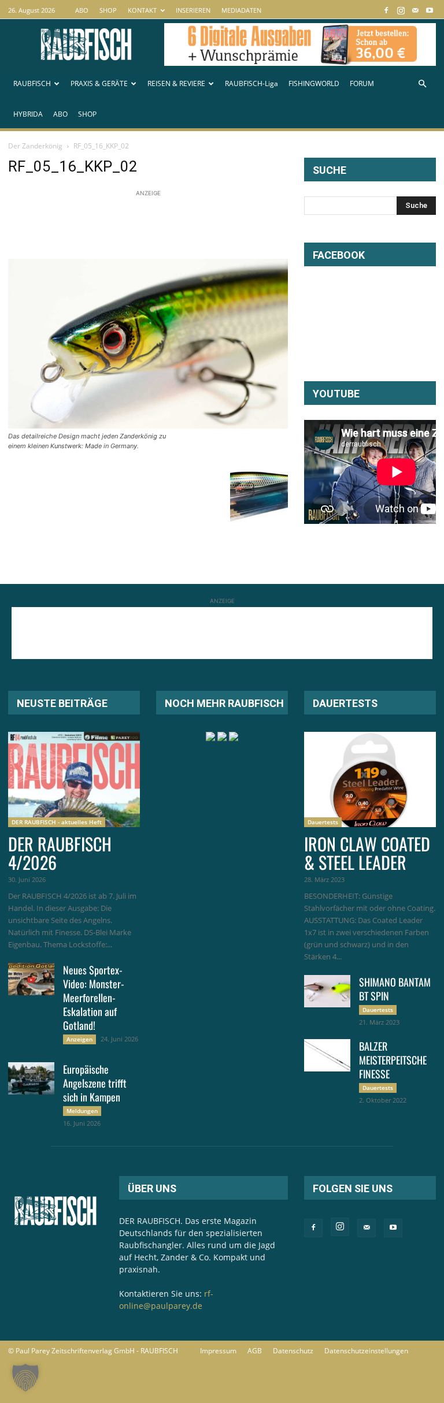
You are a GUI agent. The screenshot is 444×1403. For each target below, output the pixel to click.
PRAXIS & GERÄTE (99, 83)
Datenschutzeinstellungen (366, 1351)
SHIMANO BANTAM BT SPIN (395, 988)
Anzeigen (79, 1039)
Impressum (218, 1351)
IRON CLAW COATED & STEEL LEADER (367, 853)
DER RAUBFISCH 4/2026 (60, 853)
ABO (81, 10)
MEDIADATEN (241, 10)
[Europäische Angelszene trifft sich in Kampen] (31, 1078)
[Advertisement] (218, 225)
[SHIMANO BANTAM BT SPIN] (327, 991)
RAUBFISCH (32, 83)
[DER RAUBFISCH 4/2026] (74, 779)
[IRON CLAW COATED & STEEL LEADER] (370, 779)
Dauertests (323, 822)
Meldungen (82, 1111)
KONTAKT (142, 10)
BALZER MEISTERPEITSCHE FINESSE (393, 1060)
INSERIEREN (193, 10)
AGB (254, 1351)
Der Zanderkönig (35, 146)
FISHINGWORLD (313, 83)
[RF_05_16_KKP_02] (148, 425)
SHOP (108, 10)
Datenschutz (293, 1351)
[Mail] (415, 10)
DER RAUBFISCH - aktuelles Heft (57, 822)
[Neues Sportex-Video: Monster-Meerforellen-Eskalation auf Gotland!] (31, 979)
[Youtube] (429, 10)
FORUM (362, 83)
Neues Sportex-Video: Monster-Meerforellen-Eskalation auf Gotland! (93, 997)
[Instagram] (400, 10)
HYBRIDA (28, 114)
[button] (422, 84)
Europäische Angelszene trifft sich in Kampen (95, 1083)
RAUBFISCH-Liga (251, 83)
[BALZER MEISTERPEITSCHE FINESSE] (327, 1055)
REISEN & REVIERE (176, 83)
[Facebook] (386, 10)
